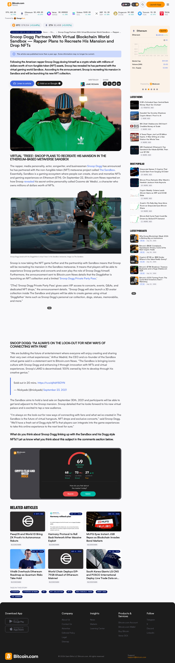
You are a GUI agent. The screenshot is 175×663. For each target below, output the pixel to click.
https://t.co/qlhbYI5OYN (51, 382)
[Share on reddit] (114, 84)
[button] (59, 83)
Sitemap (65, 641)
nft (44, 592)
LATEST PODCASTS (138, 230)
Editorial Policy (68, 633)
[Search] (142, 4)
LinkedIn (150, 633)
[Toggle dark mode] (135, 4)
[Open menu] (168, 4)
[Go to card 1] (143, 89)
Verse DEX (123, 635)
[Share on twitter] (109, 84)
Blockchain (52, 32)
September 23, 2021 (55, 389)
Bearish (71, 494)
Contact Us (67, 624)
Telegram (151, 619)
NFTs (69, 592)
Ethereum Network (30, 592)
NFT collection (56, 592)
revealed (29, 181)
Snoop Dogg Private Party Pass (78, 278)
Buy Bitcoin (123, 631)
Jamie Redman (92, 84)
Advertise (66, 628)
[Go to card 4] (151, 89)
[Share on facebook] (105, 84)
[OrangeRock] (19, 18)
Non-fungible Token (84, 592)
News (45, 32)
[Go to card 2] (146, 89)
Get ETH (163, 31)
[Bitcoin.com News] (16, 4)
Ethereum (15, 592)
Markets (93, 624)
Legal (64, 637)
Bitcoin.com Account (128, 622)
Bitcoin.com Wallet (126, 627)
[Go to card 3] (148, 89)
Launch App (155, 4)
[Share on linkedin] (119, 84)
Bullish (88, 494)
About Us (66, 619)
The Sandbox (107, 169)
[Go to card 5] (154, 89)
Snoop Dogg (94, 166)
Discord (150, 628)
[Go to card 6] (157, 89)
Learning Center (97, 628)
